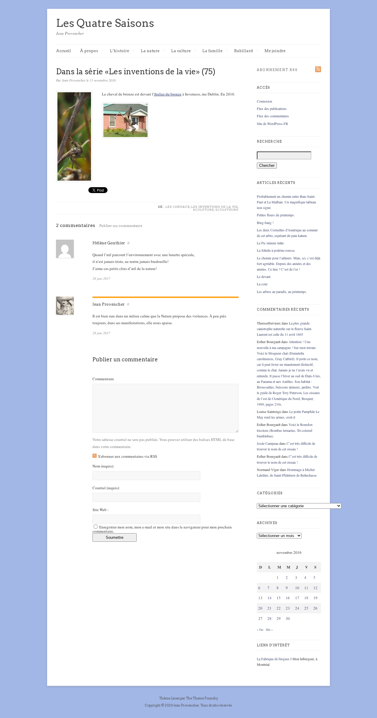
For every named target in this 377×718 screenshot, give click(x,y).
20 (260, 608)
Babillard (243, 51)
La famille (212, 51)
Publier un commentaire (120, 225)
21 (269, 608)
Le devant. (264, 276)
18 (306, 597)
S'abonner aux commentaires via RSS (127, 456)
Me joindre (274, 51)
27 (260, 618)
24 (297, 608)
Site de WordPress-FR (272, 123)
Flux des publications (272, 108)
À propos (89, 51)
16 (288, 597)
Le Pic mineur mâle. (271, 243)
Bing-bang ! (265, 222)
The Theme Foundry (202, 698)
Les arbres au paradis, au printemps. (282, 291)
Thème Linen (169, 698)
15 (279, 597)
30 (288, 618)
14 (269, 597)
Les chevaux (178, 206)
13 (260, 597)
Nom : (103, 466)
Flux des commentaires (273, 115)
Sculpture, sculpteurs (216, 209)
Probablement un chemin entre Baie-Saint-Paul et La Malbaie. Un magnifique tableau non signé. (286, 202)
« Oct (260, 630)
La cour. (262, 283)
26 (315, 608)
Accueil (63, 51)
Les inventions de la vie (214, 206)
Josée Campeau (267, 443)
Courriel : (106, 488)
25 (306, 608)
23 (288, 608)
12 (315, 587)
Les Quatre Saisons (105, 23)
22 (279, 608)
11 (306, 587)
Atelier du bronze (167, 94)
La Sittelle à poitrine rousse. (276, 250)
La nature (150, 51)
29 (279, 618)
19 (315, 597)
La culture (181, 51)
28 (269, 618)
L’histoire (119, 51)
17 (297, 597)
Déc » (269, 630)
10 (297, 587)
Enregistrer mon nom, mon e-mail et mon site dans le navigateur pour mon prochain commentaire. (162, 529)
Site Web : (100, 510)
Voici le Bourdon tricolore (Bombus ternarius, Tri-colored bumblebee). (284, 430)
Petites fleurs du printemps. (276, 215)
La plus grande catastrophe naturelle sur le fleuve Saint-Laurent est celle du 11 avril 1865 (284, 329)
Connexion (264, 101)
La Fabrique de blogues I (274, 658)
